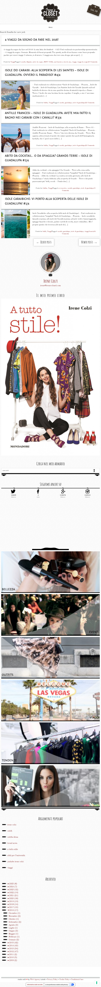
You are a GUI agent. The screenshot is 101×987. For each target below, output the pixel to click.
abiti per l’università (16, 856)
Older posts (43, 242)
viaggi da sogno (82, 62)
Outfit (44, 231)
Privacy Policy (52, 979)
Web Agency (35, 979)
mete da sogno (38, 62)
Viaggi (12, 62)
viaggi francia (89, 231)
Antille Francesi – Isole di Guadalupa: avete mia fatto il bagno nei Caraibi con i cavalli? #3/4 (48, 115)
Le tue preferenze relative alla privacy (56, 984)
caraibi (23, 62)
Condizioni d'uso (77, 979)
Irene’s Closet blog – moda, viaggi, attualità (50, 13)
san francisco (58, 62)
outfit (9, 831)
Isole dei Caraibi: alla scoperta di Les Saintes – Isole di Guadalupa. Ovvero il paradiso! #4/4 (47, 73)
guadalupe (68, 145)
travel (66, 62)
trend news (12, 843)
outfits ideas (12, 837)
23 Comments (89, 145)
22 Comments (89, 103)
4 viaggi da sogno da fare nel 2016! (32, 40)
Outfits (45, 103)
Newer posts (89, 242)
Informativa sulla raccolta (35, 984)
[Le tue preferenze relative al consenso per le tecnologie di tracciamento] (96, 982)
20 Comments (92, 62)
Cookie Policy (64, 979)
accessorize (62, 188)
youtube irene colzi (15, 862)
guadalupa (68, 103)
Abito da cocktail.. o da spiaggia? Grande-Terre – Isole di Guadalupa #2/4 (48, 158)
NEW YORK (48, 62)
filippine (29, 62)
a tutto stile (12, 849)
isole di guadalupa (79, 103)
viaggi (74, 62)
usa (70, 62)
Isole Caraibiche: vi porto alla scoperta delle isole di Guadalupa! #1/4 (46, 201)
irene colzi (11, 825)
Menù (50, 27)
